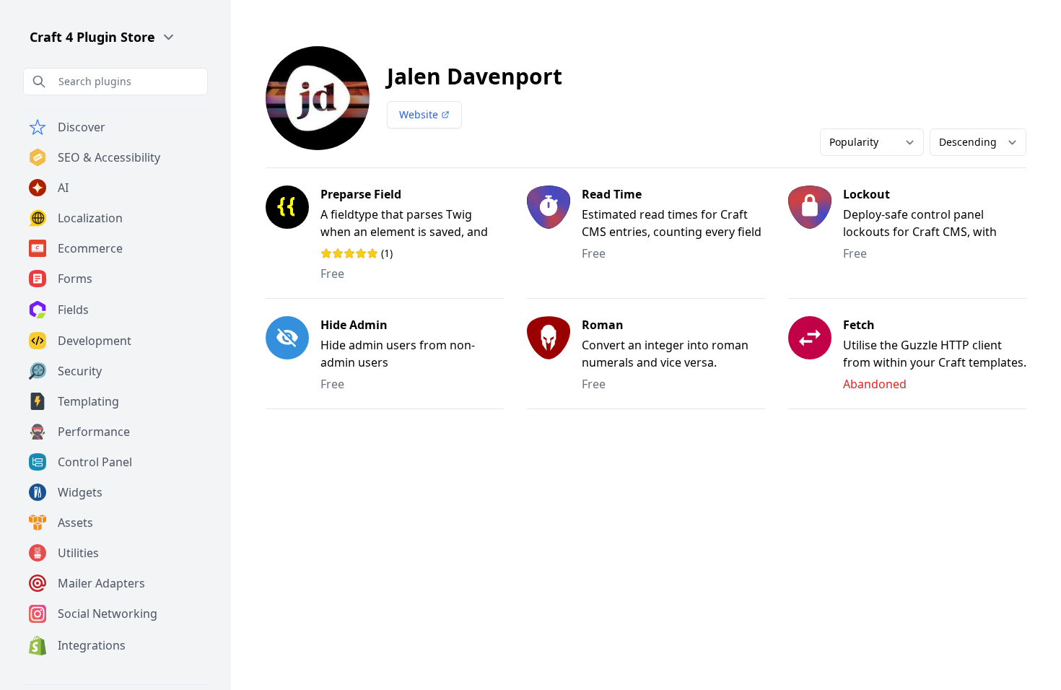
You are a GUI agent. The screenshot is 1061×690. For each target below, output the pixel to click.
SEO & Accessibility (109, 157)
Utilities (78, 553)
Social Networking (107, 613)
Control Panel (95, 462)
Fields (73, 310)
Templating (88, 401)
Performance (94, 432)
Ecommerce (90, 248)
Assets (75, 522)
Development (94, 341)
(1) (374, 253)
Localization (90, 218)
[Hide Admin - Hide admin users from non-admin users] (293, 353)
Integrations (92, 645)
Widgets (80, 492)
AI (63, 188)
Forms (75, 279)
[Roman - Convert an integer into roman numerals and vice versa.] (554, 353)
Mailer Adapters (101, 583)
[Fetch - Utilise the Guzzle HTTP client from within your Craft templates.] (815, 353)
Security (80, 371)
